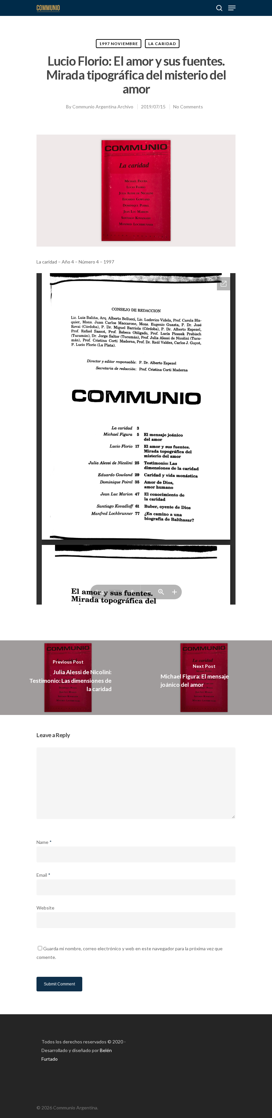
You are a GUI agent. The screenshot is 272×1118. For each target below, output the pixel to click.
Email (43, 875)
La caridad (162, 43)
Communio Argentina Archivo (102, 106)
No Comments (188, 106)
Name (44, 842)
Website (45, 908)
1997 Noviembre (118, 43)
